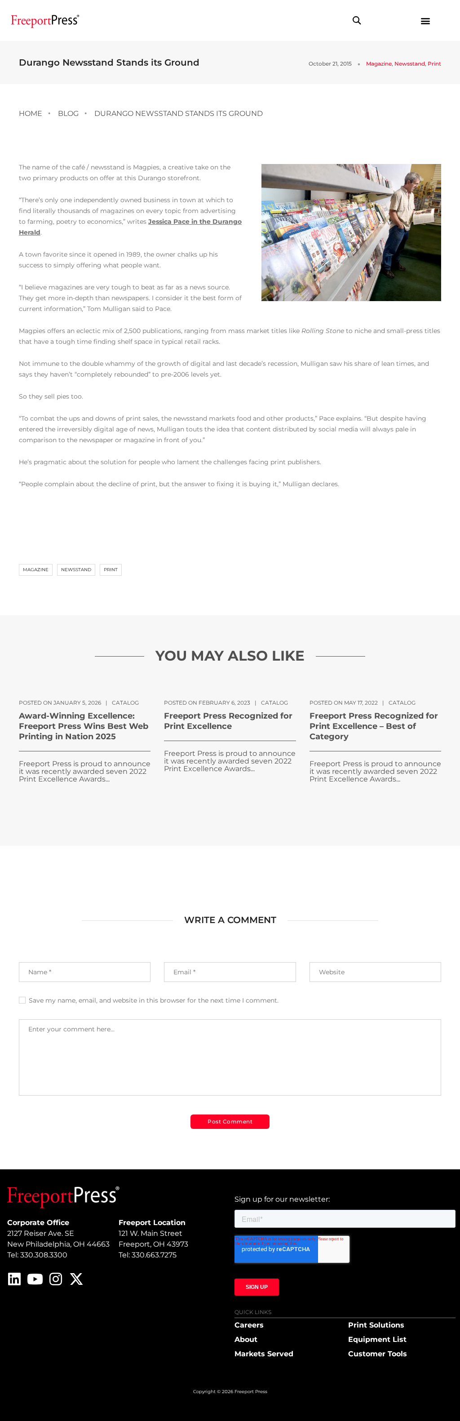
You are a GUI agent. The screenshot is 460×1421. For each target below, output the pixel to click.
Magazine (379, 63)
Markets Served (263, 1354)
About (245, 1339)
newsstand (76, 570)
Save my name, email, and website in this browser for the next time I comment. (154, 1000)
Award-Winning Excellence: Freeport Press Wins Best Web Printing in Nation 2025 (83, 726)
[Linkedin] (14, 1279)
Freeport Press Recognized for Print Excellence (228, 721)
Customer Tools (377, 1354)
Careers (249, 1325)
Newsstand (409, 63)
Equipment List (377, 1339)
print (111, 570)
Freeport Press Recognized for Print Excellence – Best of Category (374, 726)
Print (434, 63)
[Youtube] (35, 1279)
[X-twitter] (76, 1279)
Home (30, 113)
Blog (68, 113)
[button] (356, 20)
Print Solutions (376, 1325)
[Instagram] (56, 1279)
